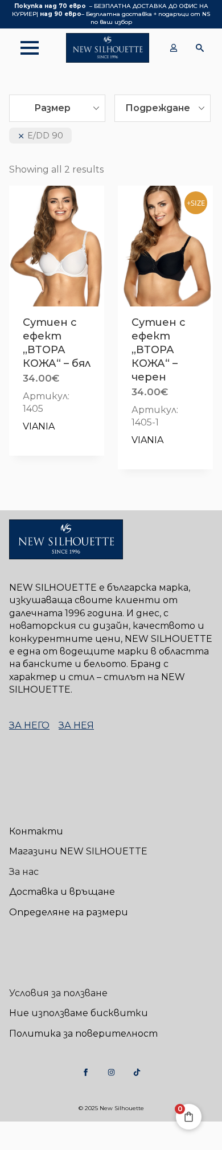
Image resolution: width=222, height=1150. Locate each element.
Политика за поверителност (83, 1033)
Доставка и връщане (62, 891)
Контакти (36, 831)
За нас (24, 871)
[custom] (85, 1072)
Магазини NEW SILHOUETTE (78, 851)
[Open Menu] (24, 48)
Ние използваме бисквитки (78, 1013)
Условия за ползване (58, 993)
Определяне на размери (68, 912)
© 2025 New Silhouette (111, 1108)
